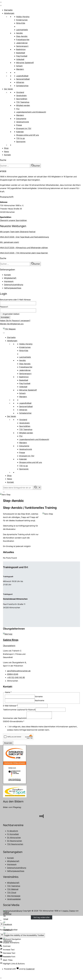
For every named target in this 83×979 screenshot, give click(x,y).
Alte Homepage (13, 896)
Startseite (8, 10)
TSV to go (20, 138)
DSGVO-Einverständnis (13, 721)
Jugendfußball (22, 76)
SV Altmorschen (14, 837)
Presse (19, 125)
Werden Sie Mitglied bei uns (11, 324)
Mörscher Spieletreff (25, 63)
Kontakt (7, 155)
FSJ (17, 109)
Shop (6, 148)
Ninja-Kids (20, 23)
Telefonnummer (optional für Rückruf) (19, 710)
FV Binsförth (12, 831)
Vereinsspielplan (14, 899)
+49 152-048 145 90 (16, 677)
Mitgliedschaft (10, 278)
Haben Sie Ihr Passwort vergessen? (15, 320)
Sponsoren (21, 141)
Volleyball (20, 59)
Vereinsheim (21, 95)
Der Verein (8, 89)
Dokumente (21, 119)
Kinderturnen (22, 20)
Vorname (39, 696)
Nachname (39, 700)
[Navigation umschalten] (1, 2)
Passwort (4, 307)
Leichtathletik (22, 30)
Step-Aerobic (22, 36)
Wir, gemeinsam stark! (9, 242)
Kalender (20, 132)
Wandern (20, 69)
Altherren (20, 82)
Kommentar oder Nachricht (15, 718)
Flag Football (21, 56)
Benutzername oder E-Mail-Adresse (15, 300)
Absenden (8, 743)
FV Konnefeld (13, 834)
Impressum (8, 281)
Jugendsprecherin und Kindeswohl (31, 112)
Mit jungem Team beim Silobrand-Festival (17, 232)
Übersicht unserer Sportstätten (13, 220)
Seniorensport (22, 46)
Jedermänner (22, 43)
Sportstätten (21, 99)
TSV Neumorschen (15, 844)
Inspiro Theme (68, 911)
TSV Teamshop (22, 102)
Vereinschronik (22, 122)
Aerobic (19, 33)
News (6, 151)
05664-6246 (12, 674)
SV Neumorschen (14, 841)
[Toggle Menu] (1, 5)
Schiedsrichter (22, 86)
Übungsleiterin (9, 646)
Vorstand (20, 92)
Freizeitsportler (22, 40)
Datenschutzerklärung (13, 285)
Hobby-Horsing (22, 17)
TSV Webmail (12, 889)
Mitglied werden (23, 105)
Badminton (21, 49)
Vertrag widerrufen (41, 917)
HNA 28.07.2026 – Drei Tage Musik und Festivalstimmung (24, 237)
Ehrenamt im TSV (23, 128)
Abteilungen (9, 13)
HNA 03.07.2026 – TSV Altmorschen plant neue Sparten (24, 253)
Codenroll (30, 969)
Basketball (20, 53)
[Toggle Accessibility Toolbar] (1, 924)
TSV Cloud (11, 892)
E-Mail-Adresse (10, 706)
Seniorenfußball (23, 79)
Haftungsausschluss (12, 288)
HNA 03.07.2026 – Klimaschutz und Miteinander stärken (24, 248)
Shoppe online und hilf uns (27, 135)
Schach (19, 66)
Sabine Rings (10, 639)
